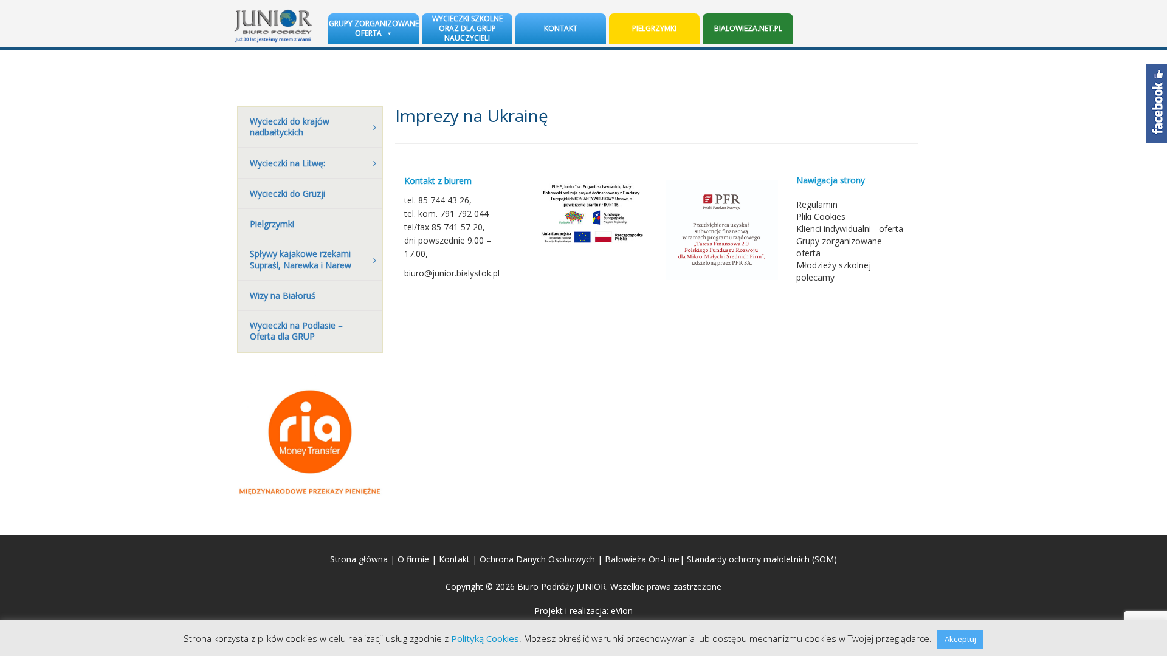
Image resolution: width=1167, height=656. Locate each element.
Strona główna (359, 559)
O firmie (413, 559)
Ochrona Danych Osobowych (537, 559)
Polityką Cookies (485, 638)
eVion (622, 611)
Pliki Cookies (820, 216)
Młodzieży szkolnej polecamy (833, 271)
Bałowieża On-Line (642, 559)
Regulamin (817, 204)
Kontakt (560, 28)
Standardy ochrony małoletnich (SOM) (762, 559)
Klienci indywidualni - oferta (849, 228)
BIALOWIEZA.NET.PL (748, 28)
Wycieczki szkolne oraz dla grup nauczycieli (467, 28)
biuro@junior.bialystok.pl (452, 273)
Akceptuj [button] (960, 639)
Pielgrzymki (654, 28)
